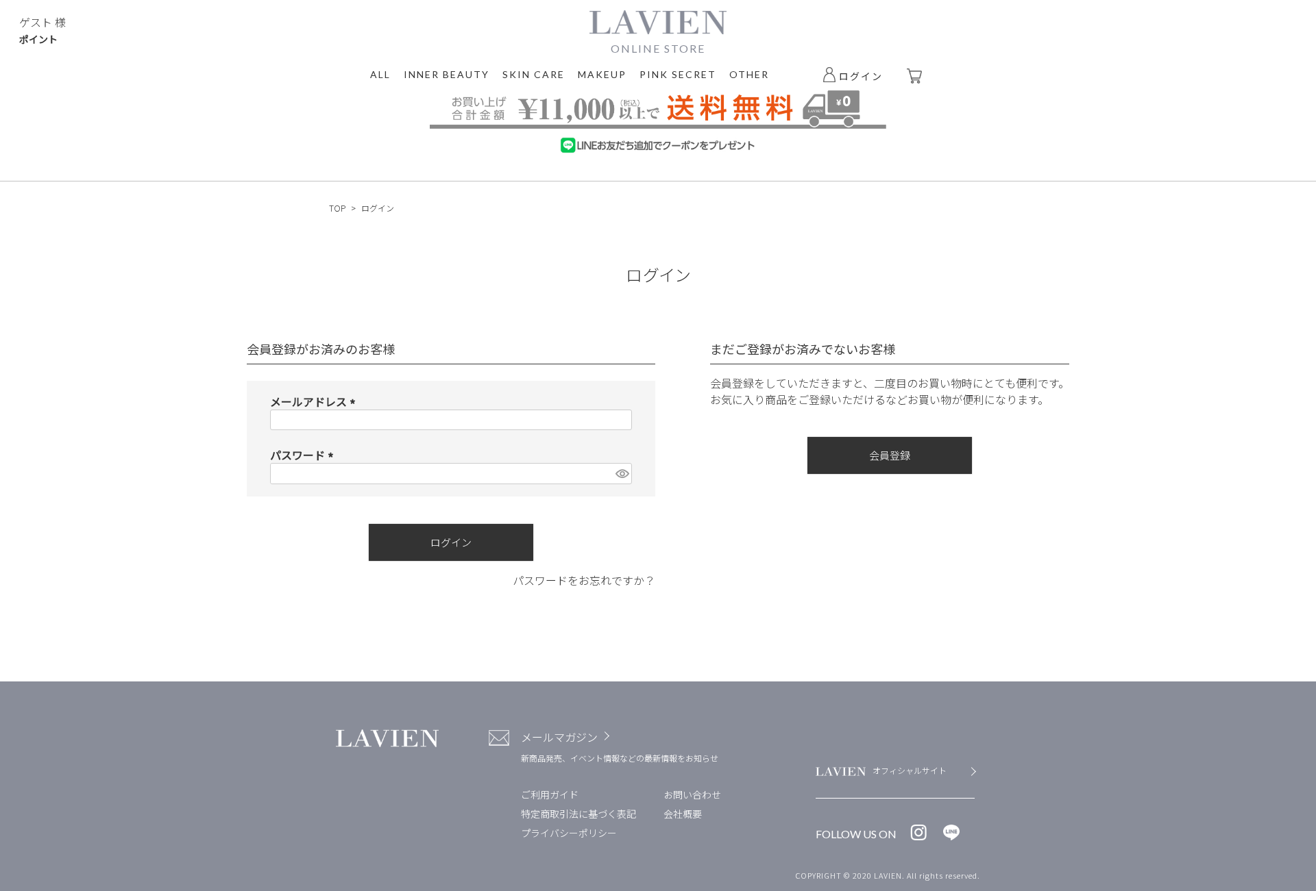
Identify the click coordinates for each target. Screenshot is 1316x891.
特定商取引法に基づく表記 (578, 813)
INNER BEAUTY (446, 74)
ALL (380, 74)
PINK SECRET (677, 74)
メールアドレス (315, 401)
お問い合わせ (692, 794)
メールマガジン (559, 737)
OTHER (749, 74)
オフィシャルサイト (910, 770)
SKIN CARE (533, 74)
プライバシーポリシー (569, 833)
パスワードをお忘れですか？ (584, 580)
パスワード (304, 455)
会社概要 (682, 813)
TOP (337, 208)
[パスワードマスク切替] (621, 474)
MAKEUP (602, 74)
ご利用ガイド (549, 794)
